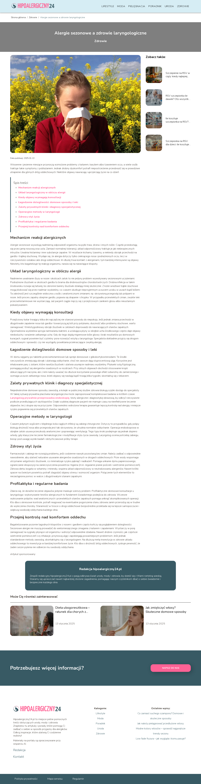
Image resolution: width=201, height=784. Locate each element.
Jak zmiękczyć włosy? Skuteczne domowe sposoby (166, 610)
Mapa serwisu (54, 779)
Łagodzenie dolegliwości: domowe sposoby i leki (48, 202)
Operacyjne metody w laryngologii (39, 212)
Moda (121, 6)
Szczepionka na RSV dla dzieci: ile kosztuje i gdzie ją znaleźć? (178, 143)
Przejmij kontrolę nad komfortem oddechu (43, 226)
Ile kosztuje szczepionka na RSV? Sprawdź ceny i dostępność (177, 120)
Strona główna (18, 17)
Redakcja (19, 750)
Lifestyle (108, 6)
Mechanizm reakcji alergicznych (37, 187)
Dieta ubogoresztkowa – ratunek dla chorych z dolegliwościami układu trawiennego (72, 610)
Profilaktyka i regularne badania (37, 221)
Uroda (169, 6)
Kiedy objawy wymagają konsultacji (39, 197)
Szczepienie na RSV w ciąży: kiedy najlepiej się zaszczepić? (178, 75)
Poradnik (155, 6)
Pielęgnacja (136, 6)
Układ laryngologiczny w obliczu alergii (41, 192)
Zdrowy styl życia (29, 216)
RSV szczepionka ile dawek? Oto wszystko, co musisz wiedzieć (178, 97)
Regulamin (78, 779)
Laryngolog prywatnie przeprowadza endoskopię (39, 398)
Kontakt (18, 757)
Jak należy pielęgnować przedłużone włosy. (160, 723)
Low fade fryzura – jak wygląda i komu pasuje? (161, 738)
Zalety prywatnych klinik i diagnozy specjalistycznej (49, 207)
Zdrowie (183, 6)
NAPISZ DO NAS (170, 668)
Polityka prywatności (26, 779)
